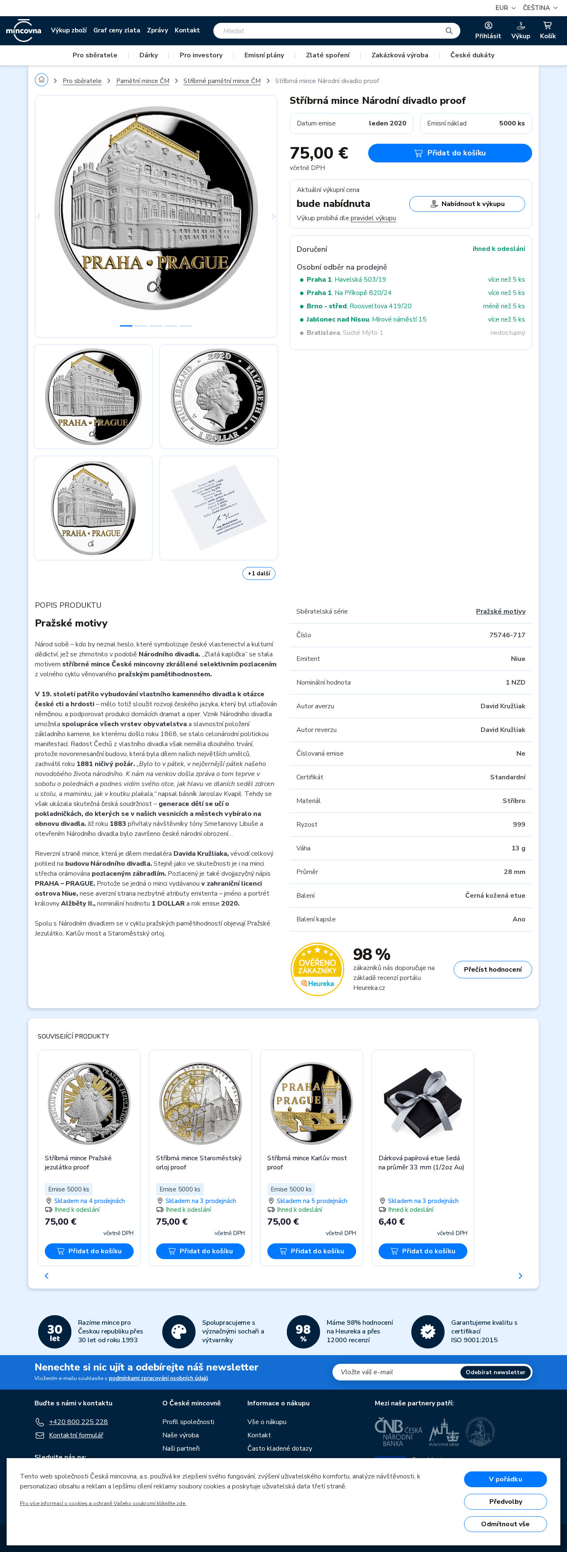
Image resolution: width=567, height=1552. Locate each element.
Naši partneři (181, 1448)
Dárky (148, 55)
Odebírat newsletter (495, 1372)
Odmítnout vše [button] (505, 1524)
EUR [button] (503, 8)
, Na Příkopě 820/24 (349, 292)
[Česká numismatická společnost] (481, 1431)
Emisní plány (264, 55)
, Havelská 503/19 (346, 279)
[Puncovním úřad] (444, 1431)
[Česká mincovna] (23, 30)
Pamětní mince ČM (142, 81)
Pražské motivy (500, 611)
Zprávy (157, 30)
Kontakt (187, 30)
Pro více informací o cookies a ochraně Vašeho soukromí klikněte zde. (103, 1503)
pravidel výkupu (373, 218)
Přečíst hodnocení (493, 969)
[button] (539, 8)
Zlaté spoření (327, 55)
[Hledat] (449, 31)
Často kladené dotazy (279, 1448)
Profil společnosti (188, 1422)
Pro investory (201, 55)
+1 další (259, 573)
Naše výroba (180, 1435)
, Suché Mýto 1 (345, 332)
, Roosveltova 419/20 (359, 306)
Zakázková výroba (399, 55)
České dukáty (472, 55)
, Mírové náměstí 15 (367, 319)
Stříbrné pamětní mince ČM (222, 81)
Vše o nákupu (266, 1422)
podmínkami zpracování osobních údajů (158, 1378)
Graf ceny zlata (116, 30)
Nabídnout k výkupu (473, 204)
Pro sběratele (95, 55)
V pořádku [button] (505, 1479)
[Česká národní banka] (399, 1431)
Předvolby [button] (505, 1501)
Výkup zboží (69, 30)
